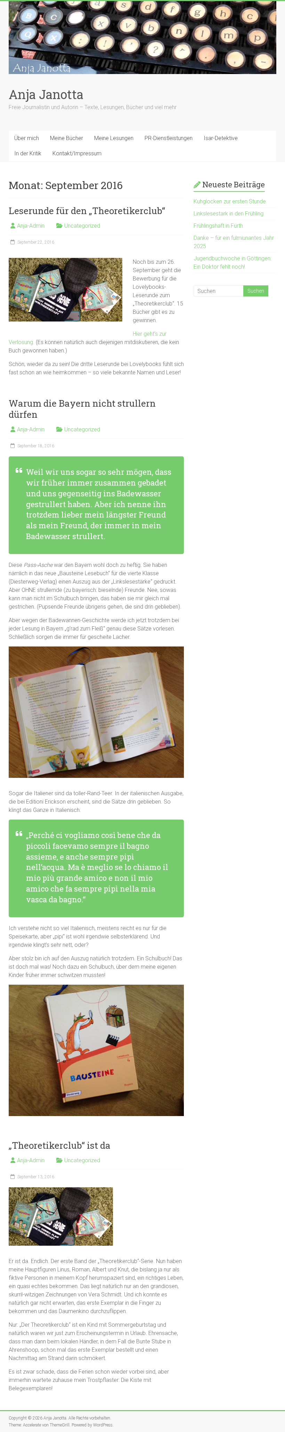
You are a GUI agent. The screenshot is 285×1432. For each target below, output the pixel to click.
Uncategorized (82, 225)
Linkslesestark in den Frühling (228, 213)
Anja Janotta (46, 94)
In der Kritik (27, 153)
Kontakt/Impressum (76, 153)
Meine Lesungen (113, 138)
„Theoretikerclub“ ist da (60, 1145)
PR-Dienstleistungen (169, 138)
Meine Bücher (66, 138)
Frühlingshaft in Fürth (218, 225)
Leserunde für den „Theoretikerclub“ (87, 211)
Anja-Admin (30, 225)
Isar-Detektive (221, 138)
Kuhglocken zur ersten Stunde (230, 201)
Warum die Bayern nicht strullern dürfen (82, 408)
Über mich (26, 138)
